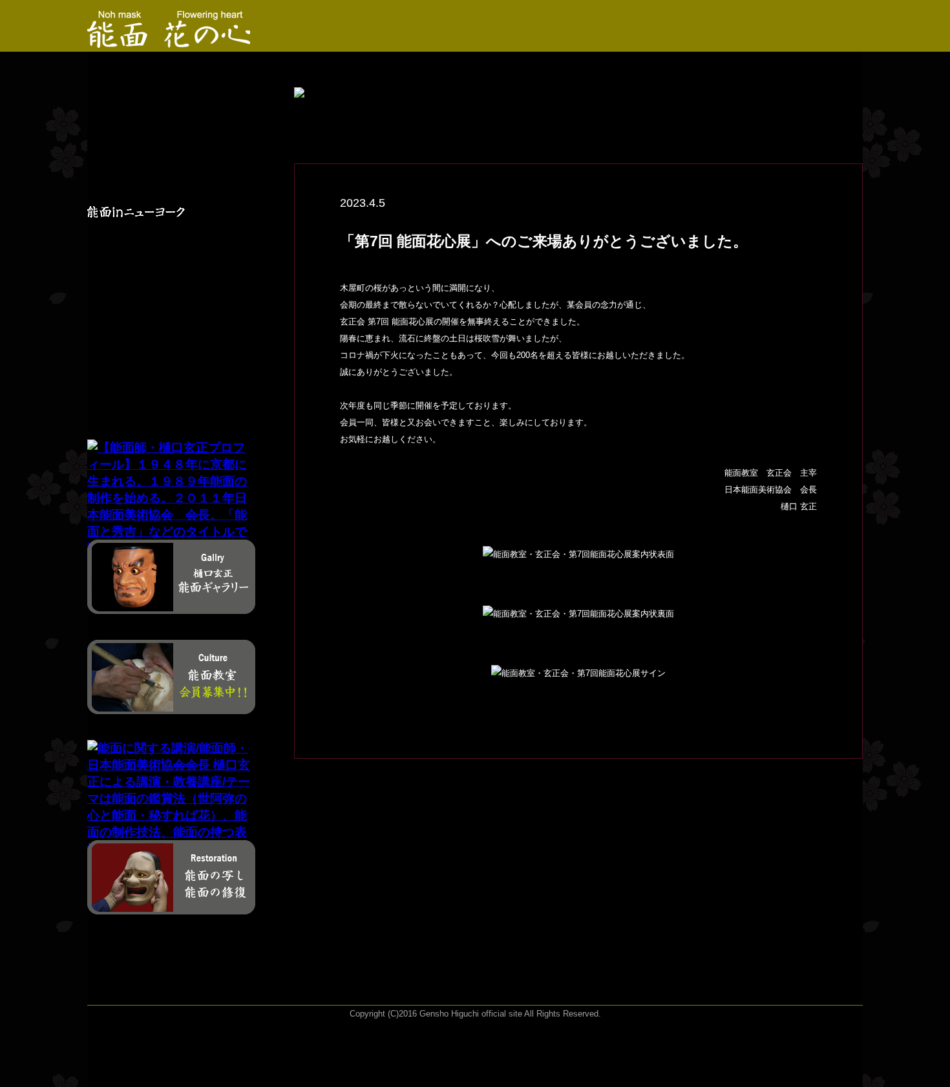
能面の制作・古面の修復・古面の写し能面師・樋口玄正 (148, 360)
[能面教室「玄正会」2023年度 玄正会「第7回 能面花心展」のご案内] (181, 26)
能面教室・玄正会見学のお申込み (148, 300)
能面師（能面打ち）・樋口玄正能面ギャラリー (144, 152)
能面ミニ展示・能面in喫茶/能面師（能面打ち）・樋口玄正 (144, 240)
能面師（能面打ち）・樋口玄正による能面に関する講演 (144, 330)
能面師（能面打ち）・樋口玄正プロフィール (148, 123)
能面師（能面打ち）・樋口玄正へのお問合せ (144, 390)
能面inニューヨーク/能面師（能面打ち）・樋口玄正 (144, 212)
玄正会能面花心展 (144, 182)
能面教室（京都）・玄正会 (144, 270)
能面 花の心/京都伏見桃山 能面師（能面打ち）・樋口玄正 (144, 93)
